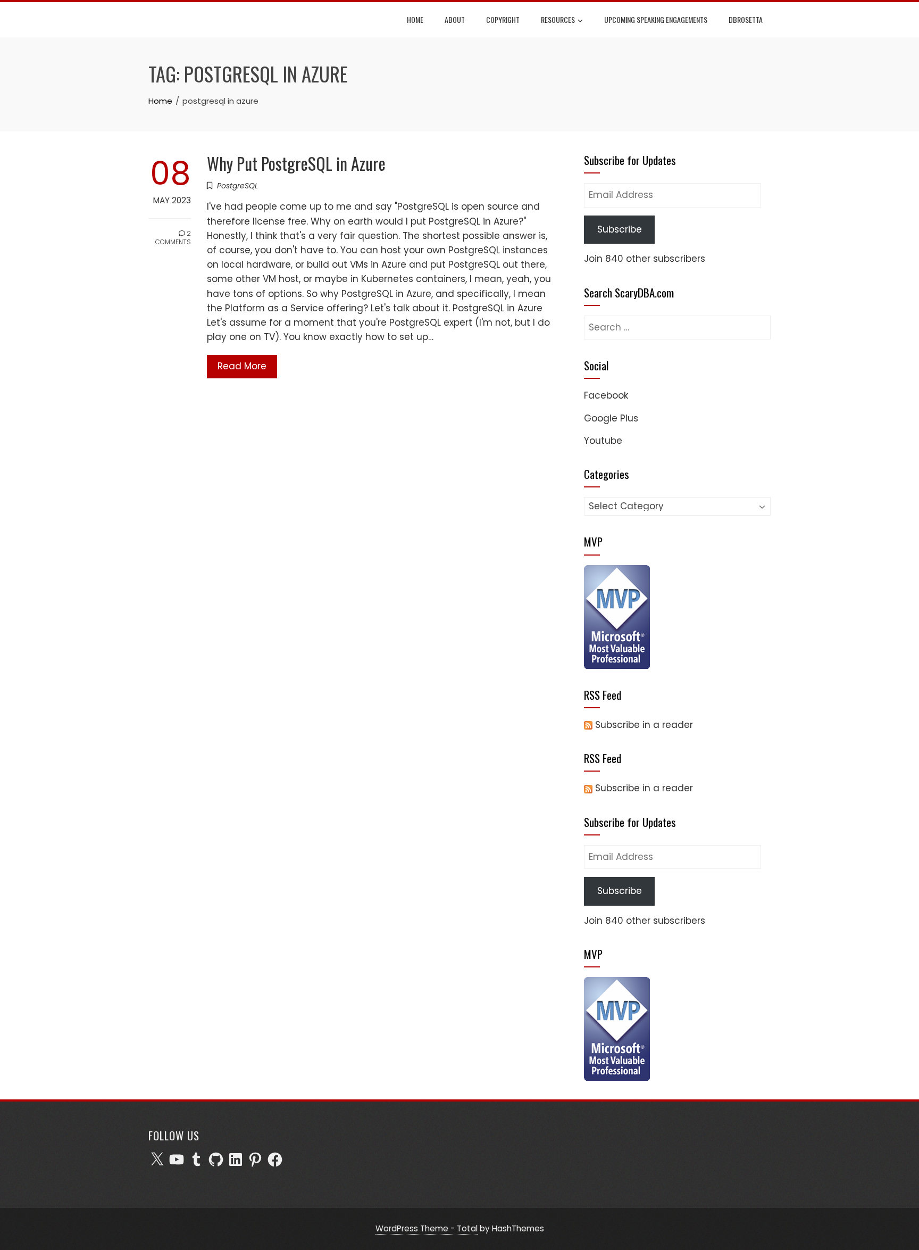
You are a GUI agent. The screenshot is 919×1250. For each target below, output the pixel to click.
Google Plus (611, 418)
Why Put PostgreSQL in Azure (296, 163)
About (455, 19)
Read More (242, 366)
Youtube (603, 440)
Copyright (503, 19)
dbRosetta (746, 19)
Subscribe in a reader (644, 724)
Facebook (606, 395)
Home (415, 19)
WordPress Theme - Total (426, 1228)
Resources (558, 19)
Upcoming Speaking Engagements (655, 19)
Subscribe (619, 229)
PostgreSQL (237, 185)
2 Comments (173, 238)
